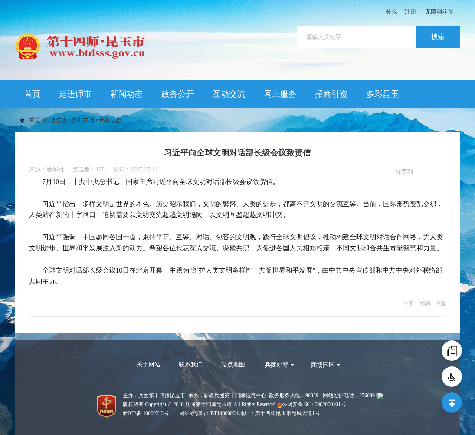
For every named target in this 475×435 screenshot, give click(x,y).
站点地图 (233, 364)
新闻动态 (126, 94)
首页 (32, 94)
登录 (391, 12)
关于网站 (148, 364)
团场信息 (56, 120)
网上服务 (280, 94)
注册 (410, 12)
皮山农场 (83, 120)
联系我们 (191, 364)
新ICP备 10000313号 (146, 413)
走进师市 (75, 94)
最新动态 (110, 120)
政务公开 (177, 94)
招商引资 (331, 94)
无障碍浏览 (440, 12)
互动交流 (229, 94)
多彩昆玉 (382, 94)
